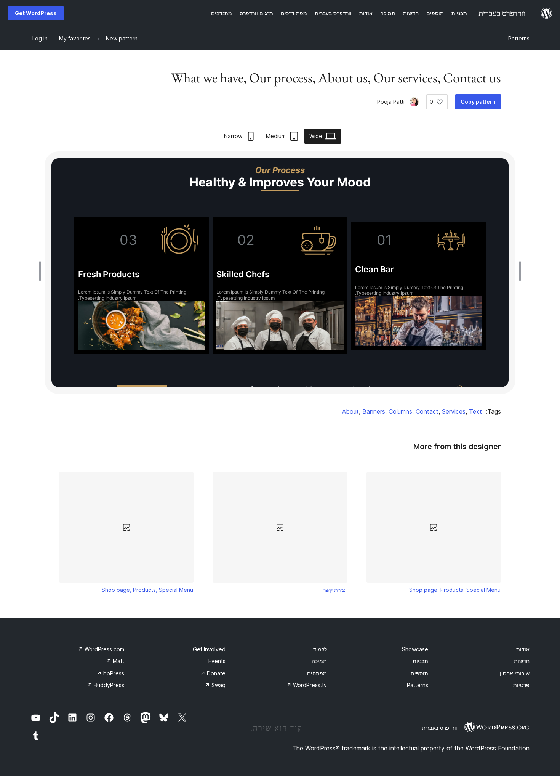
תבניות (420, 661)
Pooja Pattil (391, 101)
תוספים (419, 673)
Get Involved (209, 649)
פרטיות (521, 685)
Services (454, 411)
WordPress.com (101, 649)
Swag (215, 685)
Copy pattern (478, 101)
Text (475, 411)
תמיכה (319, 661)
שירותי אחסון (515, 673)
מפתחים (317, 673)
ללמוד (320, 649)
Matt (115, 661)
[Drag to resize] (518, 271)
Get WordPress (36, 13)
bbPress (110, 673)
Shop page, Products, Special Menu (455, 589)
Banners (373, 411)
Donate (213, 673)
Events (217, 661)
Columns (400, 411)
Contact (427, 411)
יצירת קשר (335, 589)
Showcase (415, 649)
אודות (523, 649)
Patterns (519, 38)
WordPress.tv (306, 685)
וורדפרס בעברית (439, 728)
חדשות (522, 661)
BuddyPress (105, 685)
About (350, 411)
